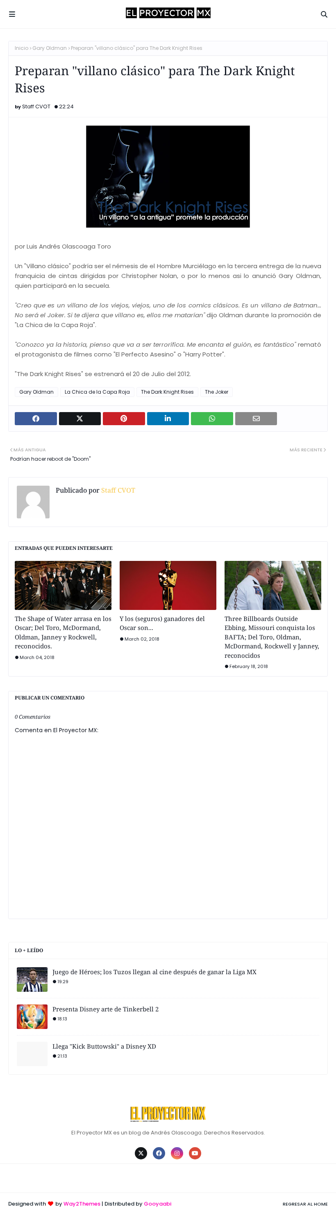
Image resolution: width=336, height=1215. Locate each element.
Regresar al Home (305, 1204)
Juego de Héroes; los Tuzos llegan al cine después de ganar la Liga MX (154, 972)
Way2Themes (82, 1204)
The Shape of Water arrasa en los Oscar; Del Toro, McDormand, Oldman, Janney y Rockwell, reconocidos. (63, 632)
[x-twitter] (141, 1153)
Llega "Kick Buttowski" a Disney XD (104, 1046)
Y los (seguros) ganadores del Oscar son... (162, 623)
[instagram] (177, 1153)
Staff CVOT (36, 106)
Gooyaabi (157, 1204)
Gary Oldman (49, 48)
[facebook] (159, 1153)
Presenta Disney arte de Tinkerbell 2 (105, 1009)
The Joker (216, 391)
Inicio (21, 48)
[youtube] (195, 1153)
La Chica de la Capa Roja (97, 391)
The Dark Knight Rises (167, 391)
